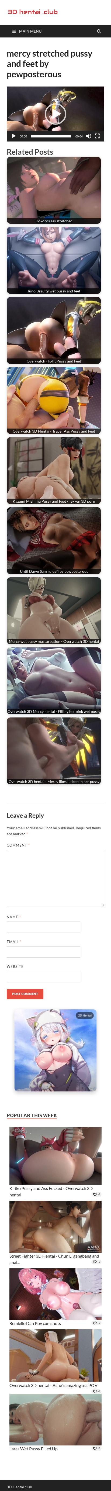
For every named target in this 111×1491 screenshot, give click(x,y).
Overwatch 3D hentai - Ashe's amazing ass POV (53, 1385)
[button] (55, 114)
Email (14, 942)
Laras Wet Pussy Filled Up (33, 1448)
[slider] (51, 136)
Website (15, 966)
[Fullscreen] (97, 136)
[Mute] (88, 136)
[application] (55, 114)
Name (14, 917)
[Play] (13, 136)
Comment (18, 845)
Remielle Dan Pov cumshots (35, 1323)
